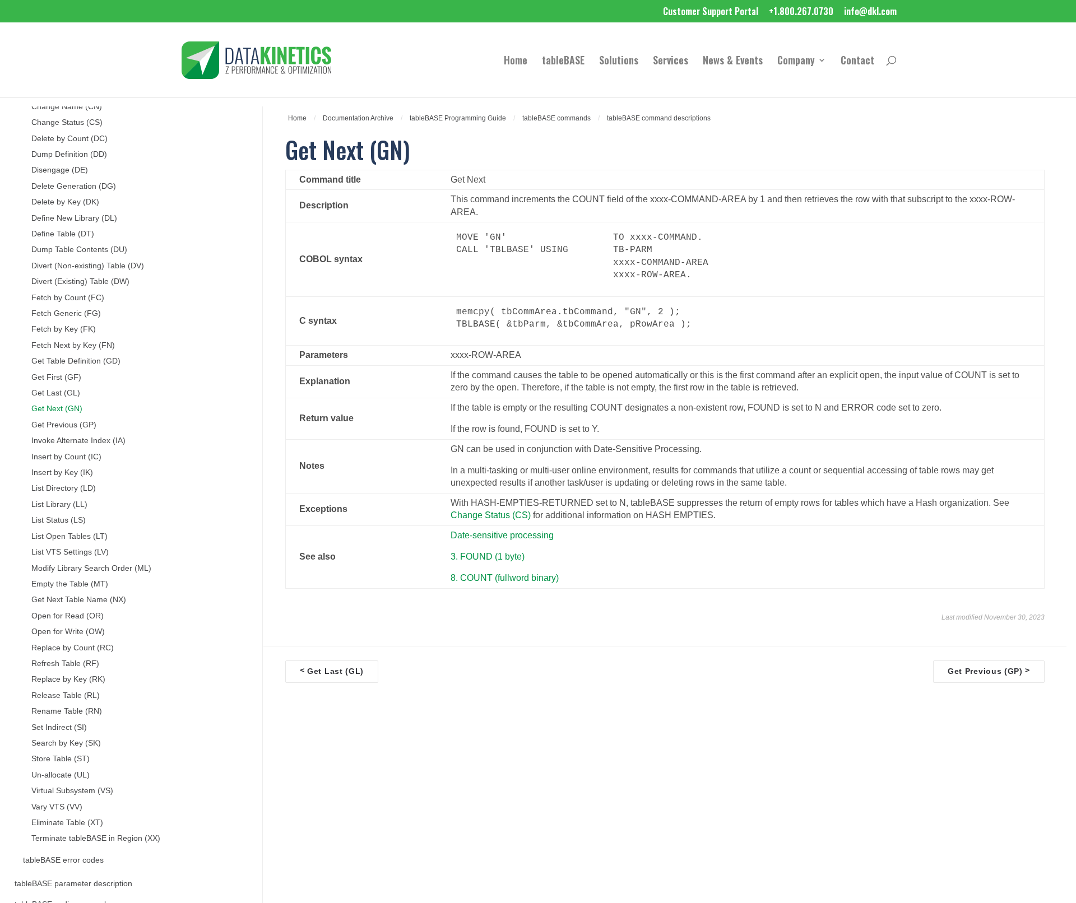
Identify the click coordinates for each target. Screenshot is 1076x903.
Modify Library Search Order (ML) (91, 568)
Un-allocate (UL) (60, 775)
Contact (857, 61)
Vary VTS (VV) (56, 807)
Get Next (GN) (56, 408)
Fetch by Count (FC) (67, 298)
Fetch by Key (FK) (63, 329)
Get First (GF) (56, 377)
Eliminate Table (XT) (67, 822)
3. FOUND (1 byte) (488, 556)
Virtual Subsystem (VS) (72, 790)
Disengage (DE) (59, 170)
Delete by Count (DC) (69, 138)
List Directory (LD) (63, 488)
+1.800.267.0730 (801, 12)
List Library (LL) (59, 504)
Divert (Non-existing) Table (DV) (87, 266)
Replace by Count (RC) (72, 648)
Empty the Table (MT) (69, 584)
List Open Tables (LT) (69, 536)
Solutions (618, 61)
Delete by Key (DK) (65, 202)
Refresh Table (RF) (65, 663)
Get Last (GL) (55, 393)
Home (515, 61)
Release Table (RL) (65, 695)
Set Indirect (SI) (59, 727)
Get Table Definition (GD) (75, 361)
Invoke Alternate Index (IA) (78, 440)
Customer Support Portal (710, 12)
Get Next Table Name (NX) (78, 599)
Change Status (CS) (67, 122)
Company (796, 61)
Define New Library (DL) (74, 218)
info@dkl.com (870, 12)
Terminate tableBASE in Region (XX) (95, 838)
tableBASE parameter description (73, 883)
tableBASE (563, 61)
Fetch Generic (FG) (66, 313)
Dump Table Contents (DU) (79, 249)
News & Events (733, 61)
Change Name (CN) (66, 107)
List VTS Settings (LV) (70, 552)
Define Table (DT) (62, 234)
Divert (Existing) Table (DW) (80, 281)
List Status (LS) (58, 520)
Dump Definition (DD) (69, 154)
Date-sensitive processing (502, 535)
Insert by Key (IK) (62, 472)
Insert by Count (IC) (66, 457)
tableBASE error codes (63, 860)
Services (670, 61)
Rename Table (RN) (66, 711)
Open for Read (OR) (67, 616)
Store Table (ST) (60, 759)
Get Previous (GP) (63, 425)
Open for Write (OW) (68, 631)
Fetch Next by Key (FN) (73, 345)
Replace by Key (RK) (68, 679)
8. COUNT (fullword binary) (505, 578)
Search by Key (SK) (66, 743)
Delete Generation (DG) (73, 186)
